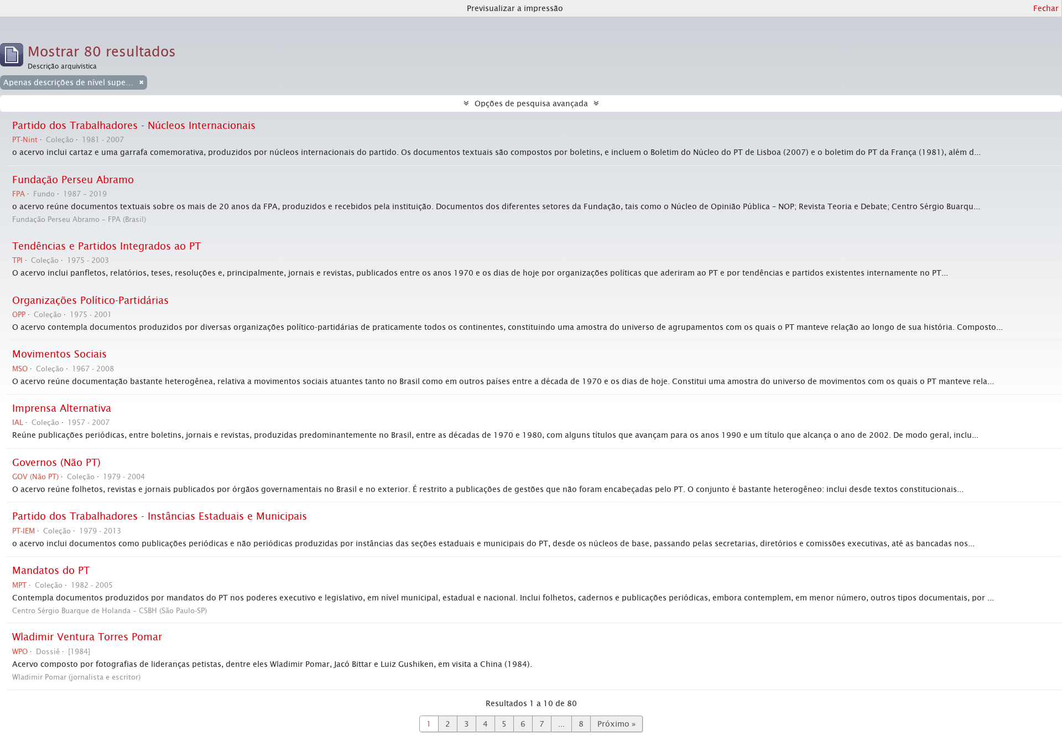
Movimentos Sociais (59, 354)
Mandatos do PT (51, 570)
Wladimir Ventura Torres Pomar (87, 637)
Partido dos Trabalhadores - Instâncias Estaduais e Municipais (159, 516)
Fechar (1046, 8)
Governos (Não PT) (56, 462)
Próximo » (616, 723)
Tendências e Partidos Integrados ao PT (106, 246)
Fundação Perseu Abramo (73, 179)
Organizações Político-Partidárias (90, 300)
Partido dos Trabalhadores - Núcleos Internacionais (134, 125)
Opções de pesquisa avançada (531, 103)
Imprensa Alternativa (61, 408)
